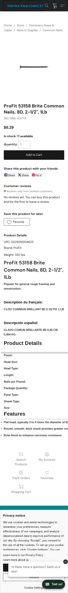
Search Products (21, 462)
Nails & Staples (27, 30)
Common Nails (53, 30)
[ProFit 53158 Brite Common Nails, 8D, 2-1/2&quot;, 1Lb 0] (34, 66)
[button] (26, 5)
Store (20, 25)
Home (8, 25)
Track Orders (21, 478)
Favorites (47, 478)
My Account (47, 460)
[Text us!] (53, 584)
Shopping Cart (21, 492)
